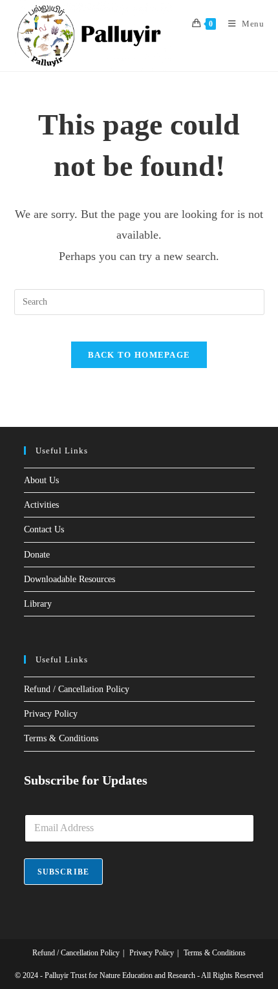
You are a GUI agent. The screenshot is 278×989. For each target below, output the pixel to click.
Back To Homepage (139, 355)
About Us (41, 480)
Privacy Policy (51, 714)
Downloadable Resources (69, 579)
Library (38, 604)
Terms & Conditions (61, 738)
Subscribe (63, 871)
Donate (37, 555)
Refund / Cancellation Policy (76, 689)
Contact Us (44, 529)
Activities (41, 505)
